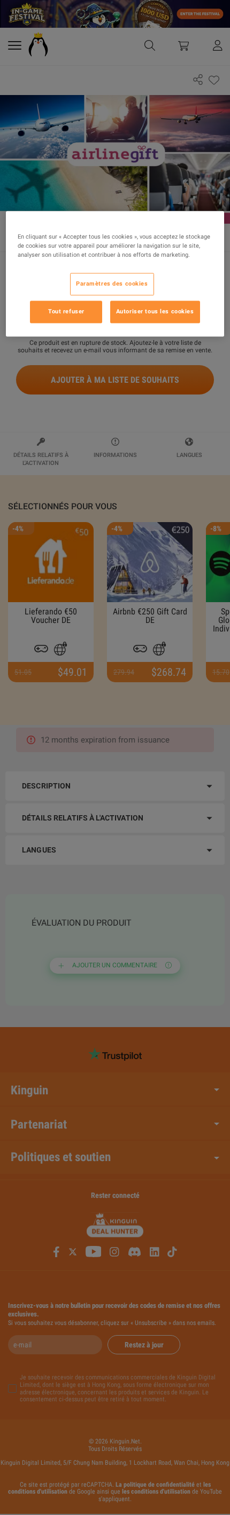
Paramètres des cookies (112, 283)
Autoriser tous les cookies (155, 311)
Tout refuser (66, 311)
